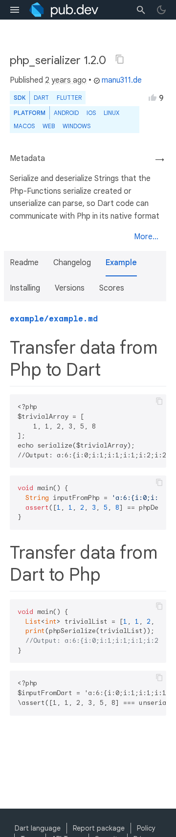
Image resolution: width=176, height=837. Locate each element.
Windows (76, 126)
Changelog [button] (72, 263)
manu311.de (122, 80)
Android (66, 112)
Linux (111, 112)
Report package (99, 828)
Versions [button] (70, 288)
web (49, 126)
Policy (146, 828)
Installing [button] (25, 288)
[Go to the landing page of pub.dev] (63, 9)
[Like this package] (152, 97)
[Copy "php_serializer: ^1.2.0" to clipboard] (120, 59)
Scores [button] (111, 288)
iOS (91, 112)
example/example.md (54, 319)
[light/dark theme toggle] (161, 10)
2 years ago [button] (66, 80)
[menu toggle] (15, 10)
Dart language (38, 828)
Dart (41, 97)
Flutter (69, 97)
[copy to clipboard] (159, 401)
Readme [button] (24, 263)
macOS (24, 126)
